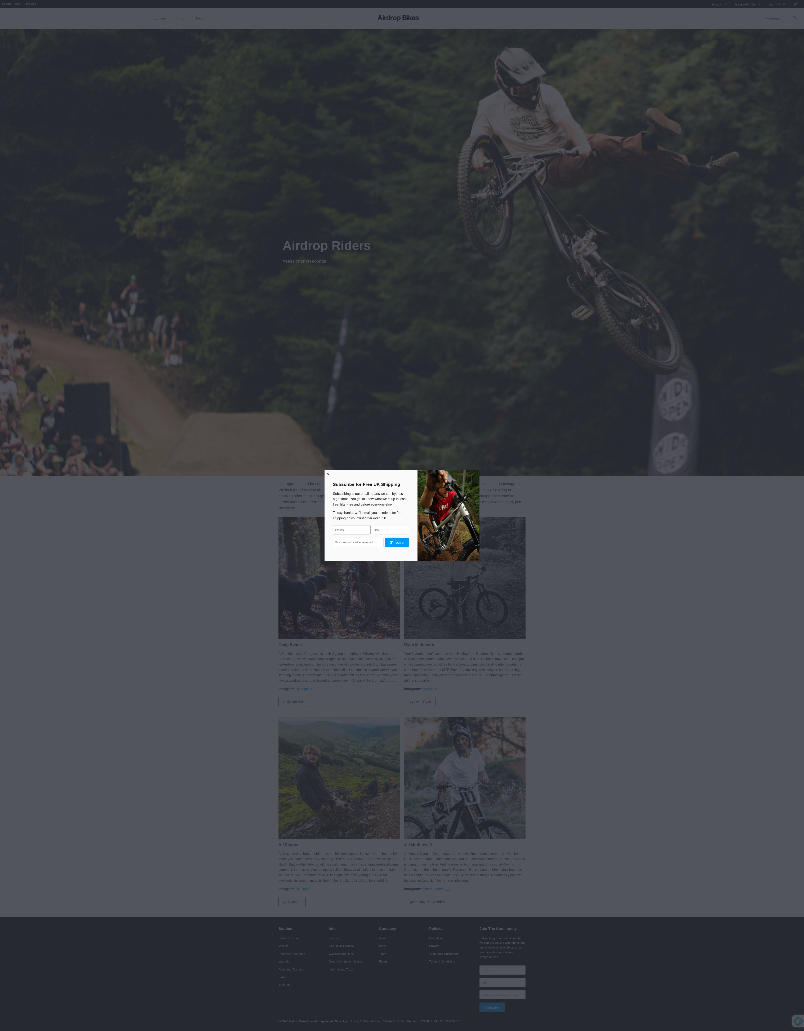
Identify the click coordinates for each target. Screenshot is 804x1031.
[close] (328, 474)
